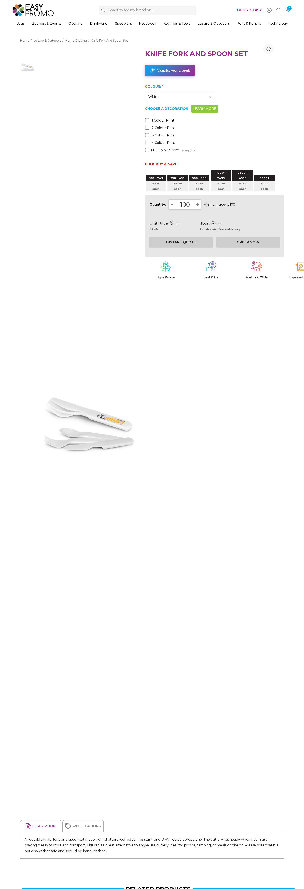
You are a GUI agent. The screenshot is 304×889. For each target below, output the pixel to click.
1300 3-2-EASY (249, 10)
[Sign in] (269, 10)
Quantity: (158, 204)
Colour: (154, 87)
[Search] (103, 10)
